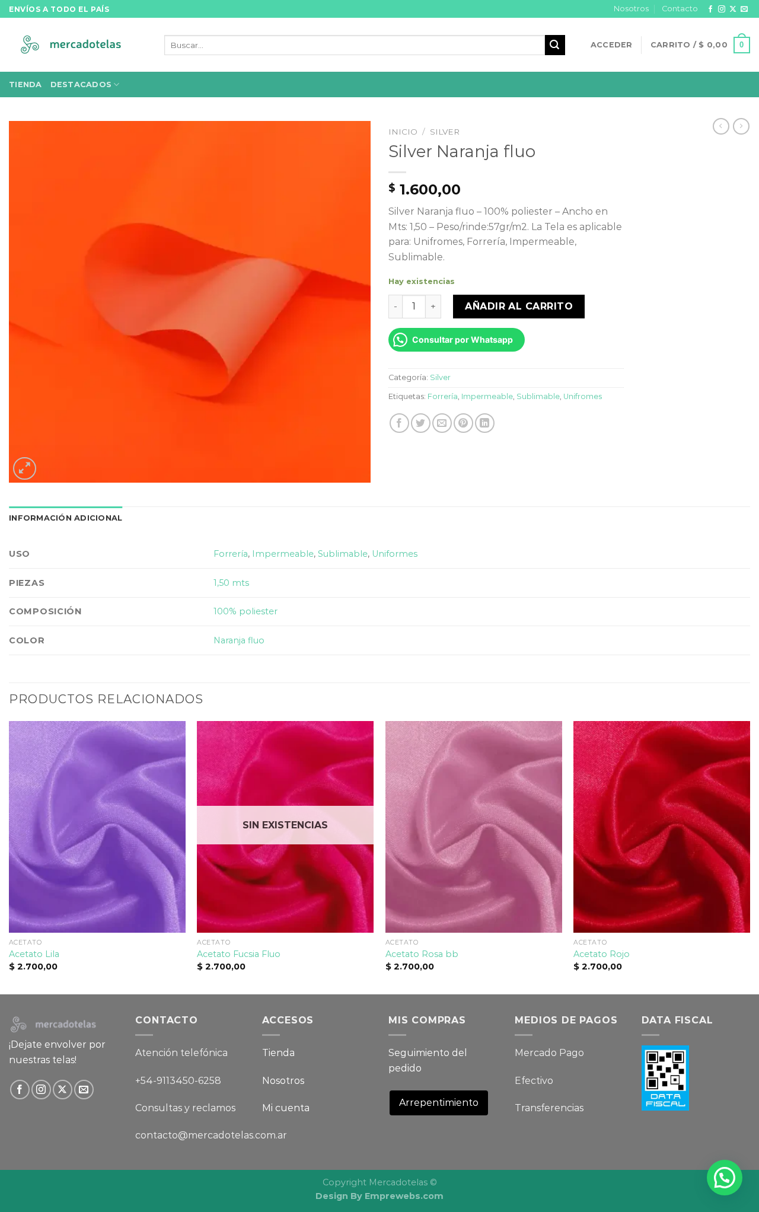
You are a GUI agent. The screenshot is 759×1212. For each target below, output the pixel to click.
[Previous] (9, 856)
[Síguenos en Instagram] (721, 9)
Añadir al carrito (519, 306)
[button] (724, 1177)
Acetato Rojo (601, 954)
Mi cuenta (286, 1108)
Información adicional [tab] (65, 517)
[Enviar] (555, 45)
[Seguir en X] (732, 9)
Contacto (680, 8)
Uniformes (394, 553)
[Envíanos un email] (744, 9)
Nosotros (631, 8)
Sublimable (538, 396)
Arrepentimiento (439, 1102)
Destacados (81, 84)
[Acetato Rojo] (661, 827)
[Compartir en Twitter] (420, 423)
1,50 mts (231, 583)
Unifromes (582, 396)
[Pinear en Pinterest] (463, 423)
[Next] (749, 856)
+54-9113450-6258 (178, 1080)
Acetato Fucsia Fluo (238, 954)
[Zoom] (24, 468)
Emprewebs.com (404, 1196)
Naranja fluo (238, 640)
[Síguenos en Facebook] (710, 9)
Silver (445, 131)
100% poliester (245, 611)
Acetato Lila (34, 954)
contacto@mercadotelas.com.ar (211, 1135)
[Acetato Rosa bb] (473, 827)
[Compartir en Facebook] (399, 423)
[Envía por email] (442, 423)
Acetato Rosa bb (421, 954)
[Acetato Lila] (97, 827)
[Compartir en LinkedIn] (485, 423)
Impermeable (487, 396)
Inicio (402, 131)
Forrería (443, 396)
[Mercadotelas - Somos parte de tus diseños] (77, 45)
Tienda (25, 84)
